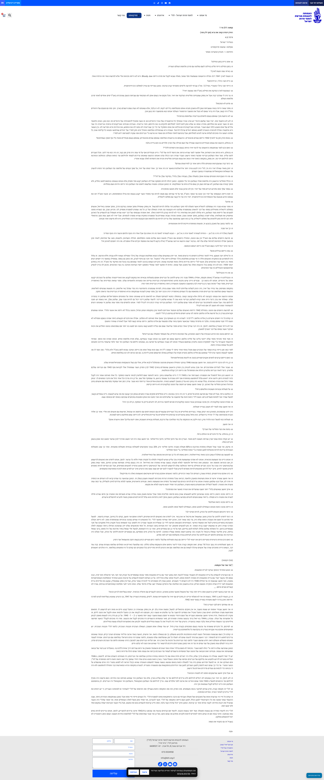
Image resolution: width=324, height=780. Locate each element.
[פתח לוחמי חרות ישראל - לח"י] (169, 15)
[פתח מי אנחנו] (198, 15)
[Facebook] (169, 3)
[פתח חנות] (145, 15)
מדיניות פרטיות (183, 773)
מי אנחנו (230, 741)
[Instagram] (162, 3)
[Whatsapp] (154, 3)
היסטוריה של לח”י (227, 748)
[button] (9, 15)
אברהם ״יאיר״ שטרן (226, 744)
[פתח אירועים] (155, 15)
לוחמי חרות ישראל (226, 751)
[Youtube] (165, 3)
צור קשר (230, 761)
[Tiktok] (158, 3)
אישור (144, 772)
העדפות (133, 772)
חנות (231, 758)
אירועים (230, 754)
